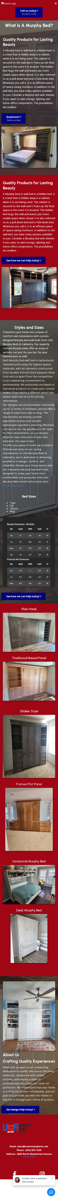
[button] (56, 3)
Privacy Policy (29, 1156)
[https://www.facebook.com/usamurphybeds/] (15, 1174)
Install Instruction (13, 485)
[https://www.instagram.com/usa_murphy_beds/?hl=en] (43, 1174)
